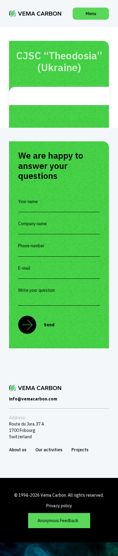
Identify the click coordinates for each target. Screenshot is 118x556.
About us (17, 449)
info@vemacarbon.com (33, 399)
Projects (79, 449)
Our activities (48, 449)
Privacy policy (59, 505)
